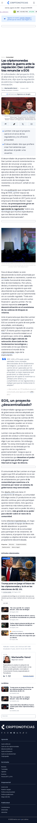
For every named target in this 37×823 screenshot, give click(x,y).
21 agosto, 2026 (17, 592)
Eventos (3, 774)
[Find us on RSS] (20, 733)
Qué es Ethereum (6, 751)
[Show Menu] (2, 2)
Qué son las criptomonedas (10, 746)
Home (3, 57)
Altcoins (11, 544)
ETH (31, 392)
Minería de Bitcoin (6, 749)
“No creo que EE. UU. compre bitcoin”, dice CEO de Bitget (20, 608)
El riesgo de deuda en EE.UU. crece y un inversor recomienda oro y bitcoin (22, 616)
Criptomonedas (21, 544)
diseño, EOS (10, 492)
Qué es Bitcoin (5, 744)
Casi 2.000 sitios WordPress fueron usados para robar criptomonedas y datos (22, 706)
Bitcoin (4, 277)
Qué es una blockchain (8, 754)
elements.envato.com (23, 117)
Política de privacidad (8, 792)
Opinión (3, 772)
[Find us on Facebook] (1, 733)
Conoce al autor (28, 676)
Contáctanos (5, 807)
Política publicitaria (7, 794)
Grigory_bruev (20, 119)
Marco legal (16, 547)
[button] (18, 124)
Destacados (6, 547)
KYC (2, 330)
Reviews (3, 767)
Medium (7, 119)
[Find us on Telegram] (14, 733)
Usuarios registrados (17, 631)
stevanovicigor (13, 117)
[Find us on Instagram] (7, 733)
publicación (12, 190)
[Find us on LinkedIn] (17, 733)
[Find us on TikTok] (23, 733)
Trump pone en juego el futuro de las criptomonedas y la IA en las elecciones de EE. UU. (18, 586)
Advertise (4, 812)
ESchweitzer (32, 117)
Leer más (6, 603)
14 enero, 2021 (24, 88)
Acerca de (4, 787)
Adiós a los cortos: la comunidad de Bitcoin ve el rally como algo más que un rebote (22, 635)
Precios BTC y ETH (6, 777)
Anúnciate (4, 810)
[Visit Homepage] (17, 3)
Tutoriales (4, 769)
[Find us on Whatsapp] (26, 733)
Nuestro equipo (6, 789)
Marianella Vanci (10, 88)
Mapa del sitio (5, 797)
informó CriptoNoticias (16, 521)
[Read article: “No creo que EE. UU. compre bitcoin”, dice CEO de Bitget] (5, 609)
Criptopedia (5, 756)
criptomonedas (7, 352)
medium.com (13, 119)
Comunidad (9, 57)
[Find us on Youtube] (11, 733)
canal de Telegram (25, 18)
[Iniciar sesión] (34, 2)
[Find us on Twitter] (4, 733)
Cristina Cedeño (7, 592)
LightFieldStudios (20, 118)
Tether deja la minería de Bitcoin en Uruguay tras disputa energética (22, 624)
